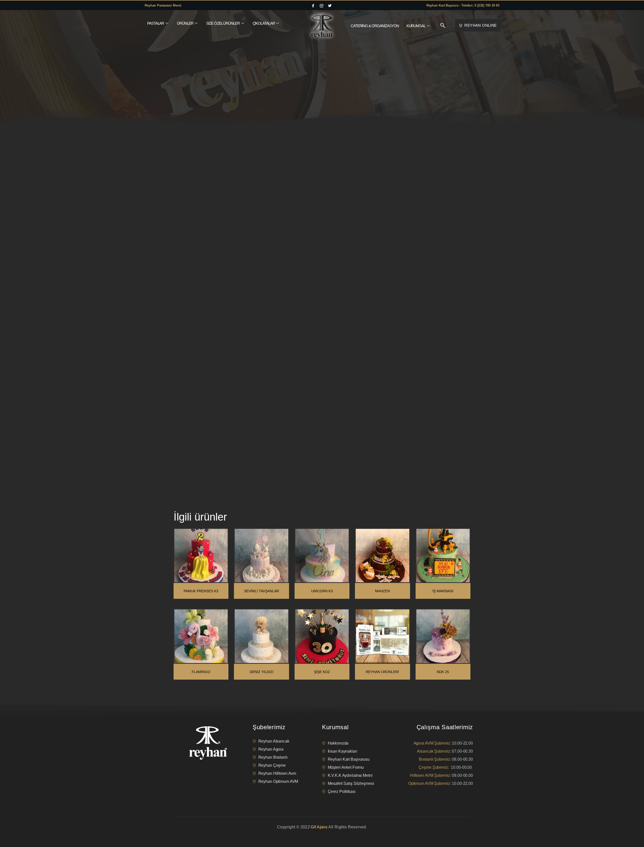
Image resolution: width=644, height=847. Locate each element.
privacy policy (184, 833)
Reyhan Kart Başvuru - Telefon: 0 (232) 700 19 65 (462, 5)
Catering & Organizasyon (375, 26)
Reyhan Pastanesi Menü (163, 5)
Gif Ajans (319, 827)
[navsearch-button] (443, 26)
